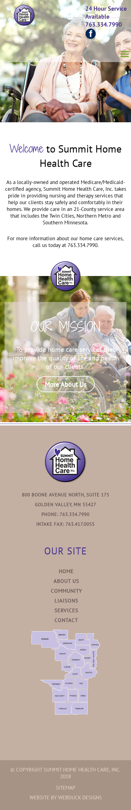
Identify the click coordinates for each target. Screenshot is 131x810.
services (66, 610)
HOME (66, 571)
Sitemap (66, 787)
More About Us (66, 384)
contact (66, 620)
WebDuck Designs (80, 797)
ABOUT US (66, 581)
